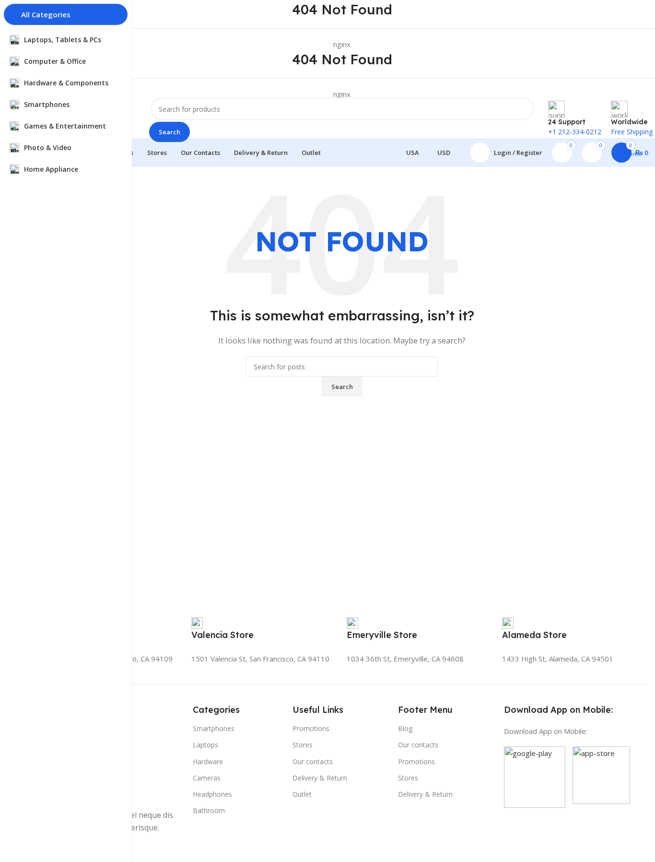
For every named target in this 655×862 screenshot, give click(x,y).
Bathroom (209, 810)
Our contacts (312, 761)
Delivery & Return (319, 777)
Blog (405, 728)
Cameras (207, 777)
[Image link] (534, 776)
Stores (302, 744)
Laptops (205, 744)
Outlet (302, 794)
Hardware (208, 761)
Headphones (212, 794)
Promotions (310, 728)
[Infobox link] (222, 633)
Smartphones (213, 728)
